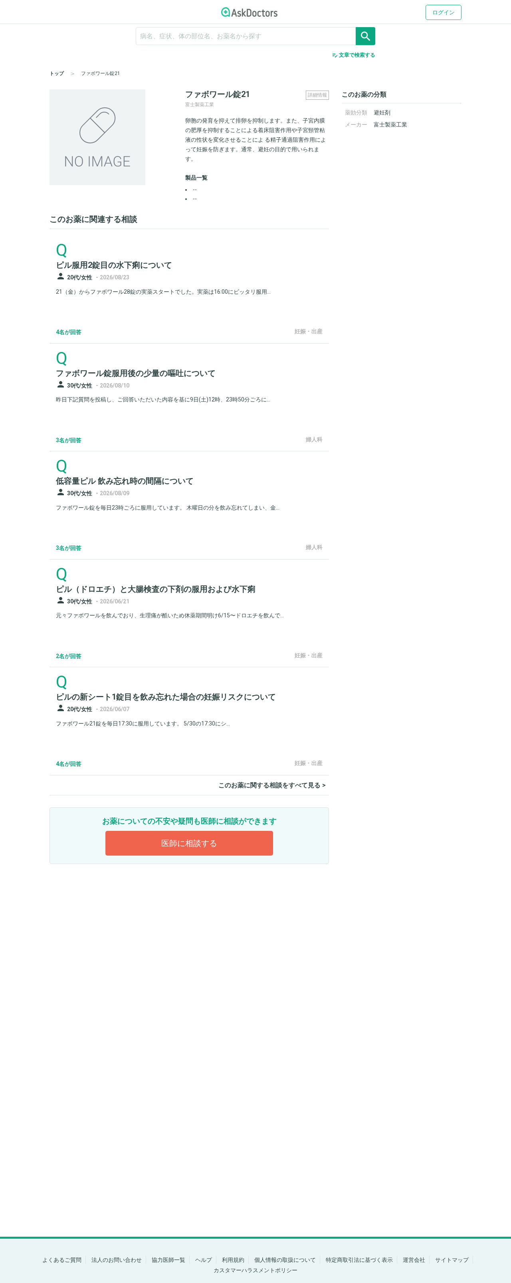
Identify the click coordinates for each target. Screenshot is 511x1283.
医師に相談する (189, 843)
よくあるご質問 (61, 1260)
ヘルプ (203, 1260)
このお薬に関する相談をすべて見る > (272, 785)
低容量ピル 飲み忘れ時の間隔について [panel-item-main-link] (125, 481)
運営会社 (414, 1260)
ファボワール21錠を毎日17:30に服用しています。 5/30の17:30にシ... (143, 723)
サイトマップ (452, 1260)
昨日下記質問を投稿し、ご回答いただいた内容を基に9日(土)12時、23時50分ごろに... (163, 399)
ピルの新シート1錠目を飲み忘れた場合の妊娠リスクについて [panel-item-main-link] (166, 697)
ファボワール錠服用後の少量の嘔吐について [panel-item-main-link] (136, 373)
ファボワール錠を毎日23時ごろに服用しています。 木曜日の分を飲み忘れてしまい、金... (167, 507)
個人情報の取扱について (285, 1260)
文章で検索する (353, 55)
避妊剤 (382, 112)
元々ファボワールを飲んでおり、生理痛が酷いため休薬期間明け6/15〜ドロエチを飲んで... (170, 615)
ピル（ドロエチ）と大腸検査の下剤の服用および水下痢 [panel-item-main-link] (156, 589)
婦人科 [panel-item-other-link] (314, 439)
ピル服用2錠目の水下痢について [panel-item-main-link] (114, 265)
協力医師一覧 (168, 1260)
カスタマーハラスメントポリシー (255, 1270)
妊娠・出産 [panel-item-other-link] (309, 331)
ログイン (443, 12)
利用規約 (233, 1260)
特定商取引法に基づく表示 (359, 1260)
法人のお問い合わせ (116, 1260)
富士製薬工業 (390, 124)
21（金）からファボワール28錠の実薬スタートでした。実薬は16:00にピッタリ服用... (163, 292)
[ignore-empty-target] (255, 36)
